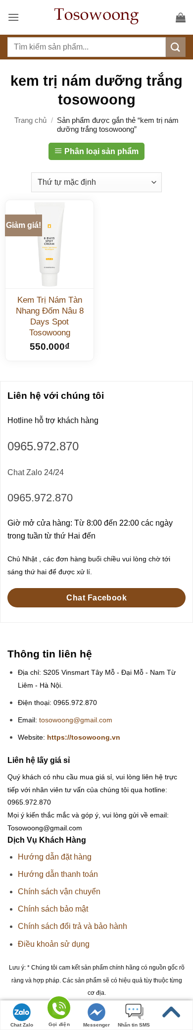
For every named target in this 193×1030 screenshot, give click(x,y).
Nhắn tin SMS (134, 1025)
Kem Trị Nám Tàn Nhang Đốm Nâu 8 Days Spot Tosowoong (50, 316)
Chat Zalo (21, 1025)
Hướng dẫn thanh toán (58, 874)
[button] (13, 17)
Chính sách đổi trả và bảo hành (72, 926)
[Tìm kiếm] (176, 46)
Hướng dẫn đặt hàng (55, 857)
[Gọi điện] (59, 1009)
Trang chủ (30, 120)
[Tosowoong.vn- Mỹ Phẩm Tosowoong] (96, 17)
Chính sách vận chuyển (59, 891)
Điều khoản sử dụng (54, 944)
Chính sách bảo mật (53, 909)
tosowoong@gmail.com (75, 720)
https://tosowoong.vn (83, 737)
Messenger (96, 1025)
